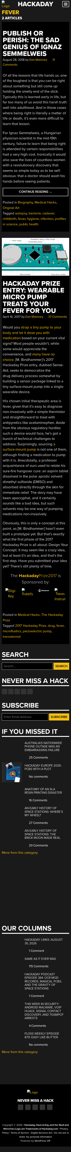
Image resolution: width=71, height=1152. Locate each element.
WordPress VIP (42, 1140)
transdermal (12, 637)
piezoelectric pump (37, 631)
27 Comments (38, 823)
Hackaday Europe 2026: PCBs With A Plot (43, 767)
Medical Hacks (45, 202)
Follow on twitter (11, 691)
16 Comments (37, 800)
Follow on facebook (4, 691)
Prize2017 (38, 575)
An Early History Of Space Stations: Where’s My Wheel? (44, 811)
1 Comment (36, 951)
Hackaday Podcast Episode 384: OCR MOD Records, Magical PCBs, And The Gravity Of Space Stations (43, 981)
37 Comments (57, 317)
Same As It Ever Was (40, 959)
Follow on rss (23, 691)
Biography (25, 202)
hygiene (33, 219)
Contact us (30, 691)
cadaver (48, 213)
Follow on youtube (17, 691)
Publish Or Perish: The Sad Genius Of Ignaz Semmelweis (32, 43)
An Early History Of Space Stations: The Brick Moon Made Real (42, 834)
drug (51, 626)
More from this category (20, 853)
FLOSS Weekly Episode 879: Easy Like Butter (42, 1035)
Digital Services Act (41, 1132)
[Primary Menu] (65, 4)
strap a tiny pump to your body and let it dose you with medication (32, 332)
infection (47, 219)
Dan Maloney (38, 60)
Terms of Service (20, 1132)
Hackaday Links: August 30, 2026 (44, 941)
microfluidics (12, 631)
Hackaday (35, 4)
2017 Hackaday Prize (30, 626)
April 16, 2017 (12, 317)
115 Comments (38, 966)
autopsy (21, 213)
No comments (38, 777)
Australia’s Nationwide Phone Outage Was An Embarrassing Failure (43, 746)
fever (21, 219)
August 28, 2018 (14, 60)
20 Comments (38, 845)
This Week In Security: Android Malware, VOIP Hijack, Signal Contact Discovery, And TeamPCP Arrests (44, 1011)
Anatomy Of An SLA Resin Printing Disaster (43, 791)
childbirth (9, 219)
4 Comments (37, 1026)
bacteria (35, 213)
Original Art (11, 208)
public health (28, 224)
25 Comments (38, 757)
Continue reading (43, 193)
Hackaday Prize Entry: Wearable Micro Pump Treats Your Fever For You (33, 297)
